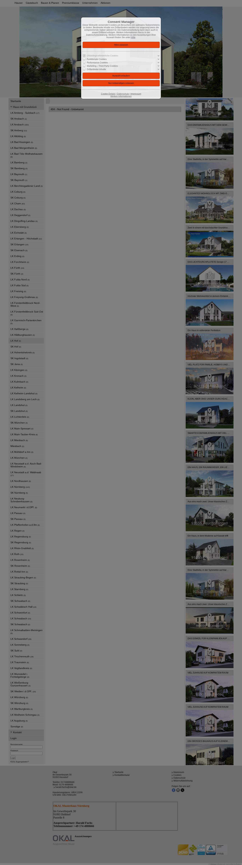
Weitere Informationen (121, 96)
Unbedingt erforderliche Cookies (102, 55)
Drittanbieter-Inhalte (96, 69)
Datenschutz (123, 94)
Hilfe (133, 37)
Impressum (136, 94)
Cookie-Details (108, 94)
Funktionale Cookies (97, 59)
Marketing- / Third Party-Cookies (102, 66)
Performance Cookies (97, 62)
